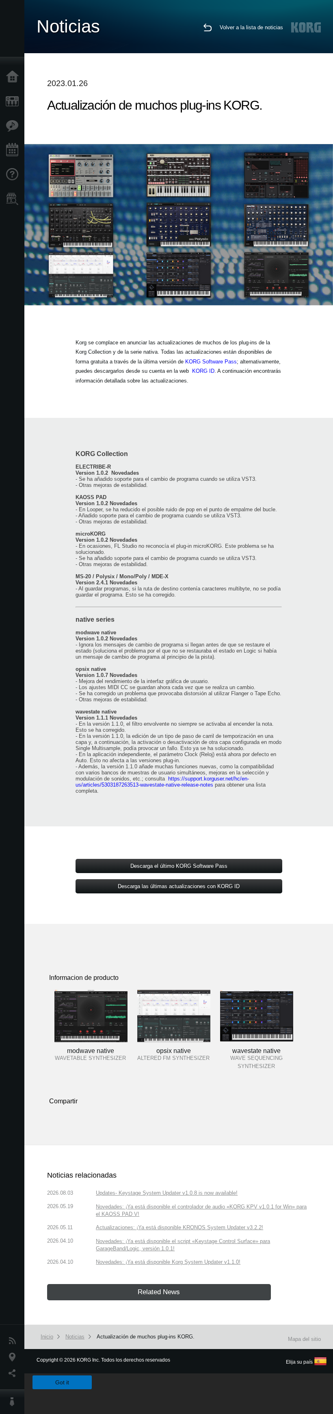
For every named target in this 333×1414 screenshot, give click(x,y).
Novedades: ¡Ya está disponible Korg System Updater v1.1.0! (168, 1262)
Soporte (14, 174)
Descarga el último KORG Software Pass (178, 866)
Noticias (14, 1341)
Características (14, 126)
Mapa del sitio (304, 1339)
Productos (14, 101)
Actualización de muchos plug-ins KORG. (146, 1337)
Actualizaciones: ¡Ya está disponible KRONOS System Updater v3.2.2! (179, 1227)
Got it (62, 1382)
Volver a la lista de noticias (251, 27)
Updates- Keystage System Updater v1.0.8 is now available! (167, 1193)
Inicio (14, 77)
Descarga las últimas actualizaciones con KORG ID (179, 886)
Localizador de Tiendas (14, 201)
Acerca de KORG (14, 1402)
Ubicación (14, 1357)
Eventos (14, 150)
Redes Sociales (14, 1373)
